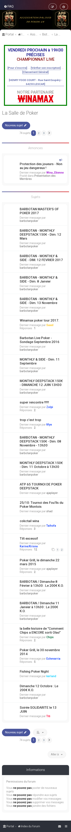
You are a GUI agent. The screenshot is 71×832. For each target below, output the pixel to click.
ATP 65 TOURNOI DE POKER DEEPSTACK (41, 486)
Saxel (49, 325)
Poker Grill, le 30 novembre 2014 (40, 652)
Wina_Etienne (55, 172)
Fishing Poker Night (34, 671)
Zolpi (49, 407)
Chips (50, 637)
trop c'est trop (30, 420)
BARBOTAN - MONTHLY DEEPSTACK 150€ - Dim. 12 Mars (40, 234)
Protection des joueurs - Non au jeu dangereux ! (41, 166)
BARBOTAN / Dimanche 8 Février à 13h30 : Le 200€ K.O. (42, 584)
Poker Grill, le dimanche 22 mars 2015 (39, 562)
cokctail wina (29, 521)
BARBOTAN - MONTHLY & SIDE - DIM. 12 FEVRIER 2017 (41, 258)
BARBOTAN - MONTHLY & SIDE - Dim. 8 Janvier (39, 279)
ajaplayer (52, 493)
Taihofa (51, 525)
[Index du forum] (35, 20)
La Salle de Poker (20, 113)
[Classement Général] (35, 71)
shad (49, 511)
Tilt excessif (29, 538)
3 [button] (44, 133)
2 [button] (38, 133)
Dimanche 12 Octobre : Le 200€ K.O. (39, 688)
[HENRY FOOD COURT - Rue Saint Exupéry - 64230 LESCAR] (35, 82)
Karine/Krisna (29, 546)
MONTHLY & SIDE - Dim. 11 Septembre (40, 361)
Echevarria (53, 658)
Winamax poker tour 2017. (39, 320)
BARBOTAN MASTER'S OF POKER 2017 (39, 211)
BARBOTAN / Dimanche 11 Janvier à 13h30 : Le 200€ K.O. (39, 607)
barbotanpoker (29, 220)
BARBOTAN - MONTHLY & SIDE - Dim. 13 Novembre (39, 301)
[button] (49, 133)
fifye (49, 424)
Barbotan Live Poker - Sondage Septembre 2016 (39, 340)
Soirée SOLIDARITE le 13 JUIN (38, 709)
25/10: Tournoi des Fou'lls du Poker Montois (41, 504)
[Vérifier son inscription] (46, 67)
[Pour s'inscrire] (17, 67)
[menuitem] (9, 6)
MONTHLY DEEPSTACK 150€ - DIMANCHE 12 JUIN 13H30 (41, 383)
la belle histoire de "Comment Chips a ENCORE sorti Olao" (42, 630)
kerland (51, 676)
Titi (48, 716)
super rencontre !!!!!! (34, 402)
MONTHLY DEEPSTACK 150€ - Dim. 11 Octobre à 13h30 (41, 465)
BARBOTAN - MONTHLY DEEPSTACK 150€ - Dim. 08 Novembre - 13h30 (40, 441)
